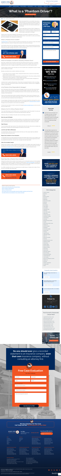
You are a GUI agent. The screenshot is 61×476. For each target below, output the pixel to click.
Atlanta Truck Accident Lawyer (35, 439)
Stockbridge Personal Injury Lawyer (49, 329)
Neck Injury (45, 238)
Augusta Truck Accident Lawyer (10, 449)
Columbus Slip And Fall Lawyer (22, 452)
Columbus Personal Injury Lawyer (24, 447)
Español (51, 6)
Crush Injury (45, 219)
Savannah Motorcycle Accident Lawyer (48, 450)
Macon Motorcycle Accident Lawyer (36, 450)
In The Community (9, 439)
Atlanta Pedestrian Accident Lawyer (48, 440)
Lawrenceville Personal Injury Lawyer (49, 328)
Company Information (47, 214)
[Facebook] (49, 470)
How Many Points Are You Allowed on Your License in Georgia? (13, 192)
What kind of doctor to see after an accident (12, 463)
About (10, 6)
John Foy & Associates (30, 162)
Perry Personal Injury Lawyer (48, 319)
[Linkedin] (54, 470)
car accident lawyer (9, 146)
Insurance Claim (46, 230)
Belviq (44, 195)
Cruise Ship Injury (46, 217)
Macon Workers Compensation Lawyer (36, 453)
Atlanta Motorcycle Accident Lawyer (36, 440)
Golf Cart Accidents (47, 226)
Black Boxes (45, 199)
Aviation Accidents (46, 192)
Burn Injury (45, 203)
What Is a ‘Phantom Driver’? (7, 189)
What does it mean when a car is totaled (11, 462)
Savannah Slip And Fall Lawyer (47, 452)
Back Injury (45, 193)
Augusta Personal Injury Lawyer (11, 447)
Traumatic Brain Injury (47, 255)
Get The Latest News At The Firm (46, 433)
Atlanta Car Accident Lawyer (35, 438)
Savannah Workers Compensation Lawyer (49, 453)
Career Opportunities (9, 440)
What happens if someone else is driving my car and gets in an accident (15, 461)
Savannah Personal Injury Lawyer (49, 447)
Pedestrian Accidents (47, 241)
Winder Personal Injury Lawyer (48, 318)
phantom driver (4, 41)
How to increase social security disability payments (32, 461)
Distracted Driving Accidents (48, 220)
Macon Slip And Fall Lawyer (35, 452)
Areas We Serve (16, 6)
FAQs (35, 6)
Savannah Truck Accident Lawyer (48, 449)
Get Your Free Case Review (54, 340)
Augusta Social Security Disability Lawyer (11, 454)
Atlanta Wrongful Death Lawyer (47, 438)
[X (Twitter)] (51, 470)
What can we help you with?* (19, 383)
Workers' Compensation (47, 262)
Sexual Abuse (46, 248)
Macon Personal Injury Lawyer (36, 447)
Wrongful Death (46, 264)
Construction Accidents (47, 216)
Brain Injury (45, 202)
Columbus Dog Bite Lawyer (22, 451)
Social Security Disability (47, 254)
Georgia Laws (46, 224)
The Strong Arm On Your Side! (36, 425)
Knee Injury (45, 231)
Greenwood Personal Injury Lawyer (49, 321)
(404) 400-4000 (52, 3)
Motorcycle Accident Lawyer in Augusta (11, 450)
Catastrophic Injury (46, 209)
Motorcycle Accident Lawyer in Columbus (24, 450)
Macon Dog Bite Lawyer (34, 451)
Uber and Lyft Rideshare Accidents (49, 258)
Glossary (20, 440)
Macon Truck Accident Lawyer (35, 449)
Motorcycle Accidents (47, 237)
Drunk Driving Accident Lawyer (48, 223)
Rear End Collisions (46, 245)
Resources (40, 6)
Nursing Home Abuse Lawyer (48, 240)
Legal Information (46, 233)
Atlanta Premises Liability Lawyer (48, 439)
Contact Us (46, 6)
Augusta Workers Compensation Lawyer (11, 453)
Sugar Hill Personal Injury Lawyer (48, 326)
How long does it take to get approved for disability (32, 462)
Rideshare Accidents (47, 247)
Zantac (45, 265)
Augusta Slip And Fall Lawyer (10, 452)
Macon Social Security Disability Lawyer (36, 454)
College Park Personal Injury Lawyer (49, 322)
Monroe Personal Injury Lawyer (48, 325)
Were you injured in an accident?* (48, 45)
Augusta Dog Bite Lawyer (10, 451)
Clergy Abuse (46, 213)
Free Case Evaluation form (10, 177)
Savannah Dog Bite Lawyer (47, 451)
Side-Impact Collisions (47, 251)
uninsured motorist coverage (35, 101)
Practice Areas (23, 6)
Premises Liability (46, 244)
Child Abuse (45, 210)
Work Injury (45, 261)
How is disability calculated (29, 463)
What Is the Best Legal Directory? (8, 188)
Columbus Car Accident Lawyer (22, 448)
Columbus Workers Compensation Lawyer (24, 453)
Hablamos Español (53, 4)
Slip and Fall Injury (46, 252)
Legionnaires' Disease (47, 234)
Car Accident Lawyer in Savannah (48, 448)
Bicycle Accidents (46, 196)
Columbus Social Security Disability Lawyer (24, 454)
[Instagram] (59, 470)
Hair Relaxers (46, 227)
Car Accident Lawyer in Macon (35, 448)
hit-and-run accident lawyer (28, 105)
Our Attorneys (8, 438)
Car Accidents (30, 6)
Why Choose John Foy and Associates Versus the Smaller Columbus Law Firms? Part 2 (17, 191)
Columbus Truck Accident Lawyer (23, 449)
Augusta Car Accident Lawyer (10, 448)
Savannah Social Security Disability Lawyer (49, 454)
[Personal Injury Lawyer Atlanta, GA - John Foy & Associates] (9, 2)
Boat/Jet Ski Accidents (47, 200)
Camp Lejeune (46, 206)
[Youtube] (57, 470)
